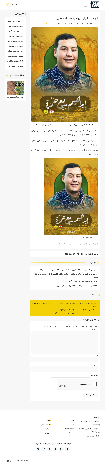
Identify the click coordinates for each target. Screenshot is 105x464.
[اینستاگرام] (43, 449)
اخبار (72, 420)
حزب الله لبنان (93, 244)
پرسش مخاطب (69, 428)
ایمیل (96, 365)
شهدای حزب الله (82, 244)
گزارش (47, 433)
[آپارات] (38, 449)
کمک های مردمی (93, 436)
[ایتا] (61, 449)
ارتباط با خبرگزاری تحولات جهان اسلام (90, 423)
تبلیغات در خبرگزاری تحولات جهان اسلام (89, 430)
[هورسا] (49, 449)
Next (17, 84)
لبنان (58, 244)
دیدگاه (95, 329)
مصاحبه (71, 433)
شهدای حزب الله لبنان (68, 244)
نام (97, 355)
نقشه (48, 420)
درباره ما (96, 417)
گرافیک (47, 428)
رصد (72, 424)
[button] (86, 5)
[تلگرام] (67, 449)
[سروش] (55, 449)
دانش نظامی (45, 424)
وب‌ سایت (94, 375)
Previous (21, 84)
